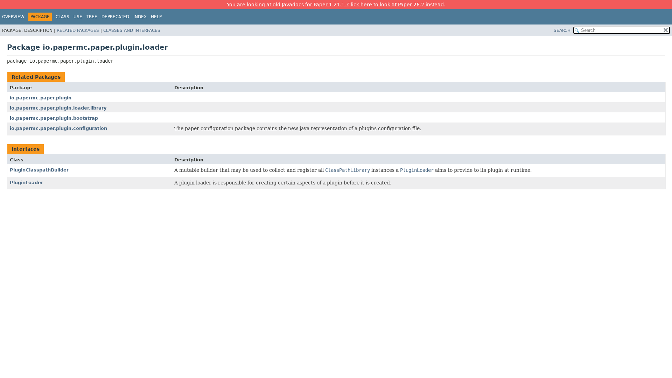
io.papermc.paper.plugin (40, 97)
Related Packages (78, 30)
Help (156, 16)
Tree (91, 16)
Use (78, 16)
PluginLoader (26, 182)
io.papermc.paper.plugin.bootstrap (54, 118)
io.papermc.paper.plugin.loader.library (58, 108)
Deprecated (115, 16)
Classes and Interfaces (131, 30)
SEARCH (562, 30)
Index (140, 16)
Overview (13, 16)
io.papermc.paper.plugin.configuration (58, 128)
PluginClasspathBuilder (39, 170)
